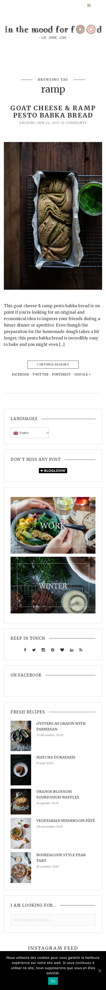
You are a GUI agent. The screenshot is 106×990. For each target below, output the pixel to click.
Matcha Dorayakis (55, 757)
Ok (53, 981)
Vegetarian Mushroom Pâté (65, 820)
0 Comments (74, 123)
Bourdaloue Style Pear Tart (61, 858)
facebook (20, 374)
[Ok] (99, 970)
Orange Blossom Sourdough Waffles (57, 794)
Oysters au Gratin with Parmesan (61, 726)
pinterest (61, 374)
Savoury (27, 123)
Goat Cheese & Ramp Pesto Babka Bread (53, 111)
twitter (40, 374)
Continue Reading (53, 364)
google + (83, 374)
